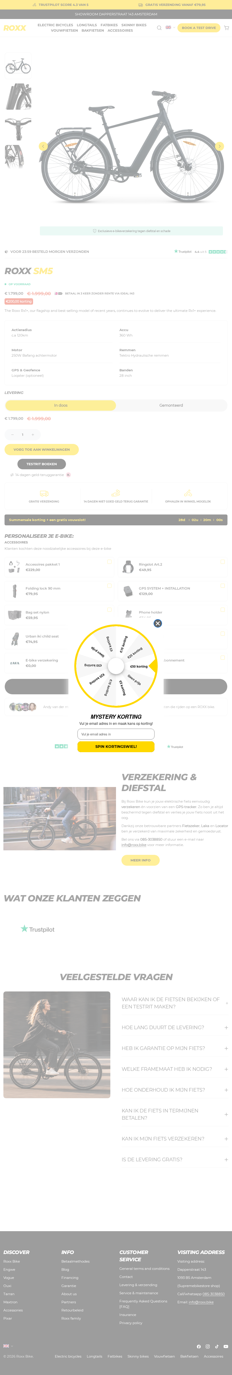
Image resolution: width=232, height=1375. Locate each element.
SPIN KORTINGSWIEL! (116, 746)
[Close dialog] (158, 623)
